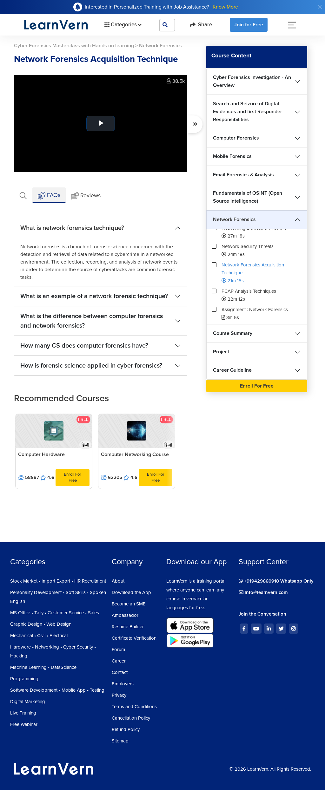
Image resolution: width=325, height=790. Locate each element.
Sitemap (120, 741)
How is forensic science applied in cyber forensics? (91, 365)
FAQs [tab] (52, 195)
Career (119, 661)
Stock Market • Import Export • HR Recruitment (58, 581)
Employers (123, 684)
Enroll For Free (72, 477)
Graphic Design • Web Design (40, 624)
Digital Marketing (27, 701)
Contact (120, 672)
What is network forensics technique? (72, 228)
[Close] (320, 7)
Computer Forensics (236, 138)
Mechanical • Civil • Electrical (39, 635)
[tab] (23, 195)
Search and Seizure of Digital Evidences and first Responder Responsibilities (247, 112)
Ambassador (125, 615)
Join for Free (248, 25)
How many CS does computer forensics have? (84, 345)
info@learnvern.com (265, 592)
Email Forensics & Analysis (243, 175)
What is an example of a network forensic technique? (94, 296)
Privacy (119, 695)
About (118, 581)
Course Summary (232, 333)
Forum (118, 649)
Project (221, 352)
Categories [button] (124, 24)
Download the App (131, 592)
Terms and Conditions (134, 706)
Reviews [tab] (90, 195)
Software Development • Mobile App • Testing (57, 690)
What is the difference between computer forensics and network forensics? (91, 321)
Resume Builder (128, 627)
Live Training (23, 713)
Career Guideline (232, 370)
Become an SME (129, 604)
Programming (24, 679)
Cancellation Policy (131, 718)
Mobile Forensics (232, 156)
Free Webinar (23, 724)
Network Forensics (234, 219)
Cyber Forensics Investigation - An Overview (252, 81)
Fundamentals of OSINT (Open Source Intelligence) (247, 197)
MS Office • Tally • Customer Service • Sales (54, 613)
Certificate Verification (134, 638)
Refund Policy (126, 729)
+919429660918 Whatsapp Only (278, 581)
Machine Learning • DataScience (43, 667)
